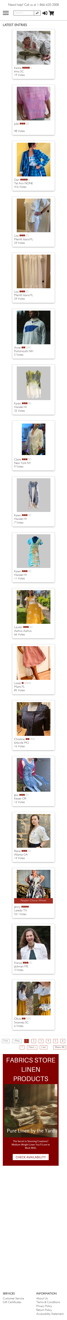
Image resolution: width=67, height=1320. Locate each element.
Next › (32, 1047)
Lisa (16, 235)
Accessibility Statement (50, 1314)
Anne (17, 348)
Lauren (18, 627)
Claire (17, 459)
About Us (42, 1298)
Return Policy (44, 1310)
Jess (16, 795)
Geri (16, 180)
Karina (17, 68)
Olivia (17, 1019)
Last (44, 1047)
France (18, 963)
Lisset (17, 683)
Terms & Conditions (48, 1302)
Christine (19, 739)
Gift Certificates (12, 1302)
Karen (17, 403)
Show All (59, 1047)
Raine (17, 851)
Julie (16, 124)
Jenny (17, 907)
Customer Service (13, 1298)
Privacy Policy (44, 1306)
